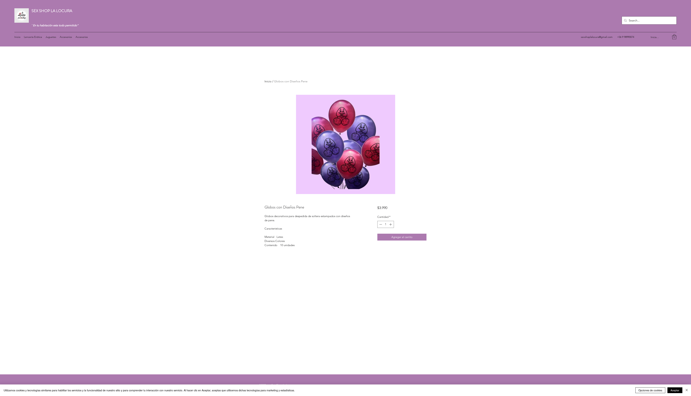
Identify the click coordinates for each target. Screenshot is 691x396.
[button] (674, 36)
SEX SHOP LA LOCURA (52, 11)
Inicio (268, 81)
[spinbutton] (386, 224)
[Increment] (391, 224)
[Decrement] (380, 224)
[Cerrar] (687, 390)
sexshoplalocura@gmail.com (597, 37)
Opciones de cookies (650, 390)
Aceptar (674, 390)
